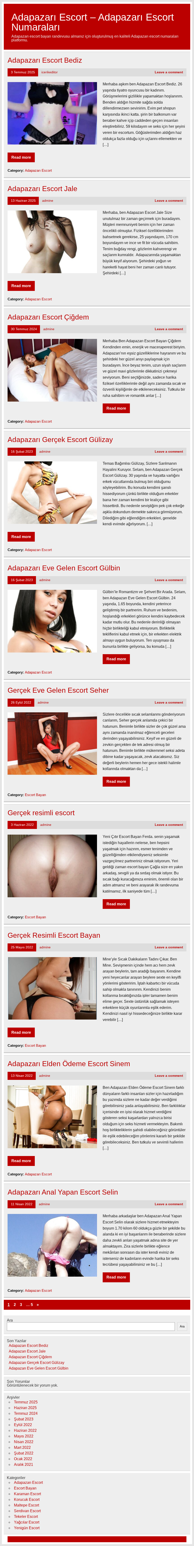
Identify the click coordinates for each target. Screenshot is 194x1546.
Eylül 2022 (23, 1425)
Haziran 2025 (25, 1408)
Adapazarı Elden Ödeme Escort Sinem (69, 1064)
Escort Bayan (35, 795)
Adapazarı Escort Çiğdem (48, 317)
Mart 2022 (22, 1447)
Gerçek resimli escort (41, 813)
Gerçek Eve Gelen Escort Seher (58, 690)
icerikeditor (49, 72)
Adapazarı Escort (38, 170)
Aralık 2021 (23, 1465)
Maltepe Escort (26, 1505)
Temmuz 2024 (26, 1413)
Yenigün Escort (27, 1528)
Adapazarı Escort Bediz (45, 60)
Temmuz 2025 (26, 1402)
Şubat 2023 (23, 1419)
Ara (10, 1320)
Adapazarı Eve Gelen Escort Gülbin (64, 568)
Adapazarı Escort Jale (42, 188)
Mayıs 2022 (23, 1436)
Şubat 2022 (23, 1453)
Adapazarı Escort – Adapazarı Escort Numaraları (92, 22)
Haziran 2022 (25, 1430)
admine (47, 200)
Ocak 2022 (23, 1459)
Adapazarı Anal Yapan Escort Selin (63, 1192)
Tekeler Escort (26, 1517)
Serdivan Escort (27, 1511)
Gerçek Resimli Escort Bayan (54, 935)
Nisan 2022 (23, 1442)
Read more (21, 157)
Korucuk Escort (27, 1500)
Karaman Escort (27, 1494)
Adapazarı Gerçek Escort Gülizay (60, 439)
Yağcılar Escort (26, 1522)
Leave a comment (169, 72)
